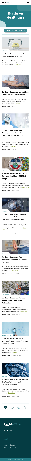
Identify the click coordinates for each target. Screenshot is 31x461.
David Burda (6, 68)
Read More (18, 65)
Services (12, 445)
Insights (6, 445)
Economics (4, 88)
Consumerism (5, 294)
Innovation (4, 211)
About (17, 448)
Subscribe (7, 451)
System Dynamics (6, 127)
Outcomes (4, 50)
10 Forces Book (8, 448)
